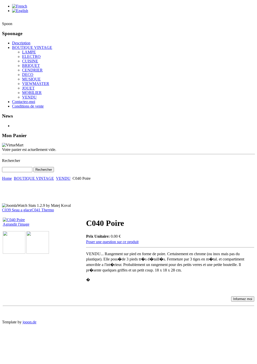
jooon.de (29, 322)
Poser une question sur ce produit (112, 242)
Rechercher (11, 160)
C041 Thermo (43, 210)
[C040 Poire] (14, 252)
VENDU (63, 178)
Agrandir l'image (16, 224)
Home (7, 178)
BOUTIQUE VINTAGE (34, 178)
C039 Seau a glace (17, 210)
